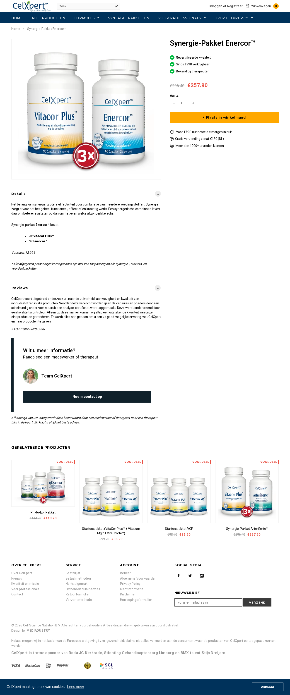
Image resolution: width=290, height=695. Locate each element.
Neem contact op (87, 396)
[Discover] (49, 665)
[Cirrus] (106, 665)
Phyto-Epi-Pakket (43, 512)
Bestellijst (73, 573)
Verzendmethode (79, 600)
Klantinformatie (131, 589)
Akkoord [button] (267, 687)
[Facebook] (178, 576)
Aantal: (175, 95)
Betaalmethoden (78, 578)
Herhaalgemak (76, 583)
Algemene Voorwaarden (138, 578)
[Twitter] (190, 576)
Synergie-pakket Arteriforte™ (247, 528)
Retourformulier (78, 594)
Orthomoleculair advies (83, 589)
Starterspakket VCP (179, 528)
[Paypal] (63, 665)
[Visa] (16, 665)
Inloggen (216, 6)
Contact (17, 594)
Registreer (235, 6)
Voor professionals (25, 589)
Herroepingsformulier (136, 600)
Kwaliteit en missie (25, 583)
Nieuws (16, 578)
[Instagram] (202, 576)
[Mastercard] (33, 665)
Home (15, 29)
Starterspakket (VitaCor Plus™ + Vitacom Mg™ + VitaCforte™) (111, 531)
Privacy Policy (130, 583)
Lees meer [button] (75, 687)
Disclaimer (128, 594)
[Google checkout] (83, 665)
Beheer (125, 573)
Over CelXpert (21, 573)
